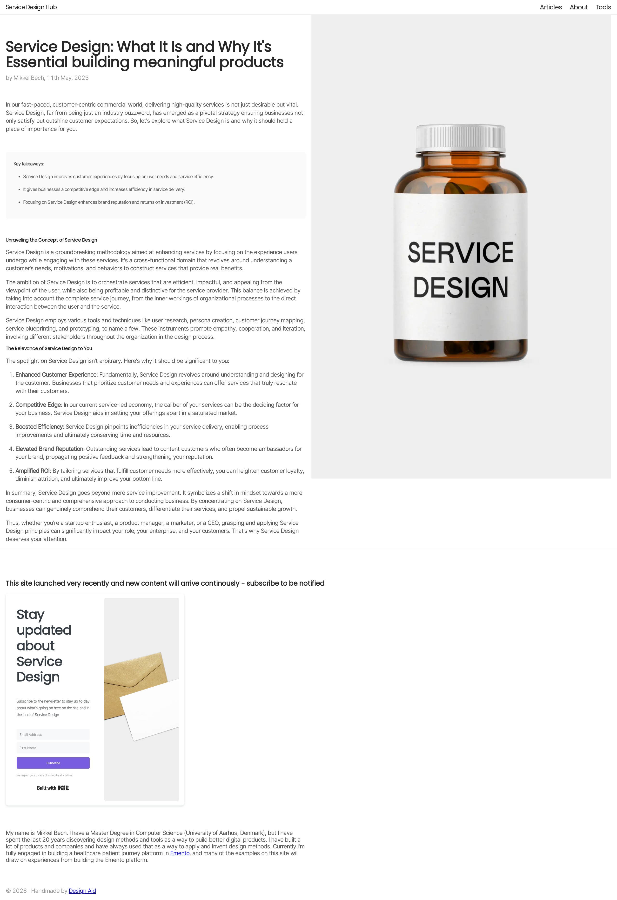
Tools (603, 7)
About (579, 7)
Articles (551, 7)
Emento (179, 853)
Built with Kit (53, 788)
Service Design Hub (31, 7)
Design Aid (82, 890)
